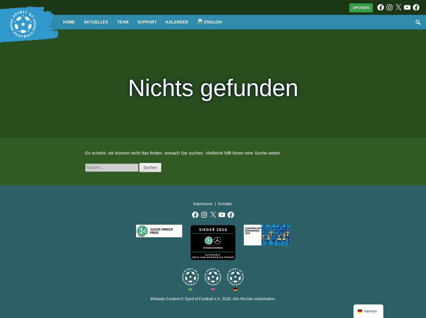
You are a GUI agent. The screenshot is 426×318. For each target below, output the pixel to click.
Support (147, 22)
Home (69, 22)
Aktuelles (96, 22)
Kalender (177, 22)
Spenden (361, 8)
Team (122, 22)
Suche (418, 22)
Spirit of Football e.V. (23, 24)
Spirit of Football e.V (235, 277)
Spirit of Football (213, 277)
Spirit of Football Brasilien (190, 277)
